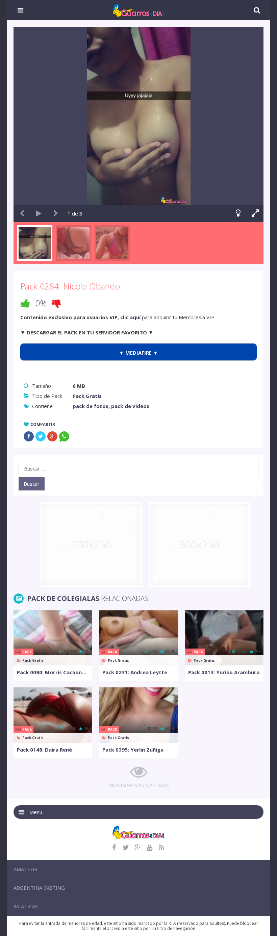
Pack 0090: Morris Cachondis (53, 672)
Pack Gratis (87, 396)
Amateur (25, 869)
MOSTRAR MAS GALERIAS (138, 785)
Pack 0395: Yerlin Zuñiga (132, 749)
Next (55, 213)
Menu (35, 812)
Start (38, 213)
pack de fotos (90, 406)
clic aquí (130, 317)
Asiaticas (26, 906)
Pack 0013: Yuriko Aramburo (224, 672)
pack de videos (130, 406)
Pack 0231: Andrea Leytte (134, 672)
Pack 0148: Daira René (44, 749)
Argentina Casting (39, 887)
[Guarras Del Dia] (138, 9)
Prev (22, 213)
